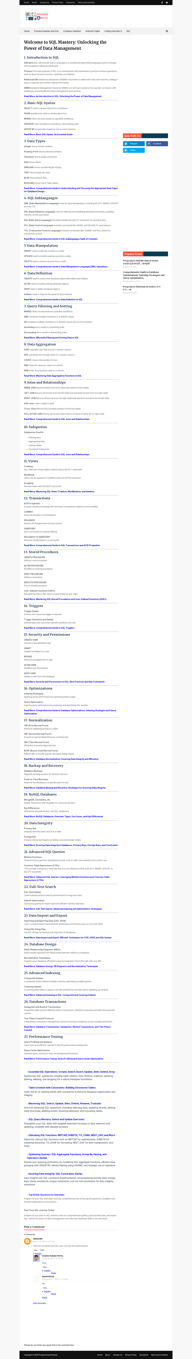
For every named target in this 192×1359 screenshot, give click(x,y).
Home (26, 2)
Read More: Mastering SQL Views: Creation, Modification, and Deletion (59, 491)
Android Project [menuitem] (93, 31)
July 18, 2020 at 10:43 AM (53, 1259)
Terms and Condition (86, 2)
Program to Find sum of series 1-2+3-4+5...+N (142, 288)
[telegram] (134, 143)
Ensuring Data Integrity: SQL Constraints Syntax (55, 1173)
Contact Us (44, 2)
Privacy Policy (57, 2)
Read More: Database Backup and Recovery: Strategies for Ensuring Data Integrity (64, 788)
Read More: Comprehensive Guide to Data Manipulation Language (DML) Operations (66, 266)
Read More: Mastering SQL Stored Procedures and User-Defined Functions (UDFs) (65, 599)
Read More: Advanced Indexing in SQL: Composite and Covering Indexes (60, 995)
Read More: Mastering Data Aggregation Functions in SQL (53, 376)
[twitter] (166, 2)
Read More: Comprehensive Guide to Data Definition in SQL (53, 299)
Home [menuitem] (27, 31)
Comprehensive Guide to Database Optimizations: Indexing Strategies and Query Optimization (143, 275)
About (34, 2)
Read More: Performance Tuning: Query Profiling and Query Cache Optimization (63, 1059)
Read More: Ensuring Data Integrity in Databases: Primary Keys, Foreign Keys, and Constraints (71, 845)
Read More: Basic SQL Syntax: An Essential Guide (48, 134)
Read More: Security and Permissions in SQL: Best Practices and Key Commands (64, 682)
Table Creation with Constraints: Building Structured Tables (62, 1087)
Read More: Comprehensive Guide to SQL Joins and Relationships (56, 419)
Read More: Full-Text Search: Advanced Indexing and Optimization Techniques (63, 909)
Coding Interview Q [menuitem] (113, 31)
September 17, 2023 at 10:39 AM (56, 1279)
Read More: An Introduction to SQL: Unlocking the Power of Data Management (63, 96)
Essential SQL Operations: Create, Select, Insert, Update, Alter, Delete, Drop (71, 1071)
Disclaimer (70, 2)
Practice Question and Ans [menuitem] (46, 31)
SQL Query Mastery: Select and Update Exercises (56, 1119)
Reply (36, 1250)
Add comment (39, 1303)
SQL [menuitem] (128, 31)
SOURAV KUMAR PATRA (52, 1256)
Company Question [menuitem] (72, 31)
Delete (42, 1250)
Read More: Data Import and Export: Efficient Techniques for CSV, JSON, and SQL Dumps (68, 937)
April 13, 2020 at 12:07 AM (44, 1242)
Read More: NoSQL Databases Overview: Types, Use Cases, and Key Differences (63, 816)
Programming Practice (48, 1355)
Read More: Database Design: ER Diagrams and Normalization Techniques (61, 966)
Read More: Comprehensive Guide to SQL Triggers (49, 628)
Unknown (37, 1239)
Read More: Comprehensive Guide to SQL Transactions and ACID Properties (62, 545)
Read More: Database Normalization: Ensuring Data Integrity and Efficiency (61, 759)
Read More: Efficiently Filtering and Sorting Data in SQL (51, 337)
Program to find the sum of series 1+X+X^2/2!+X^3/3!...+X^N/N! (140, 262)
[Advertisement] (145, 84)
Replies (38, 1254)
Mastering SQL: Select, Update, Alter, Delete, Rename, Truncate (64, 1103)
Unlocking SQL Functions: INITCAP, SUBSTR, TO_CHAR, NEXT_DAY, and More (71, 1135)
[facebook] (162, 2)
